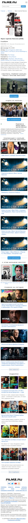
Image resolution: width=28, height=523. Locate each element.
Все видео (14, 96)
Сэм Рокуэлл (12, 51)
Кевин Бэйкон (4, 51)
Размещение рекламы (14, 520)
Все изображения (14, 119)
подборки (24, 488)
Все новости (14, 369)
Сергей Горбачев (5, 502)
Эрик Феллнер (18, 58)
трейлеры (3, 487)
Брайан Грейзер (5, 60)
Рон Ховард (11, 54)
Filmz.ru (11, 497)
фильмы (17, 487)
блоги (2, 488)
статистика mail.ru (21, 490)
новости (10, 487)
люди (12, 488)
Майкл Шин (19, 50)
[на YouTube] (15, 483)
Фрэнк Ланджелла (10, 50)
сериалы (24, 487)
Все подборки (14, 472)
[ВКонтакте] (9, 483)
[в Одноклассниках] (19, 483)
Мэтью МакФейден (21, 51)
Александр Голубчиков (11, 501)
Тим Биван (11, 58)
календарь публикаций (7, 490)
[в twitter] (12, 483)
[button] (25, 109)
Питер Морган (12, 56)
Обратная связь (20, 518)
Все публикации (14, 258)
